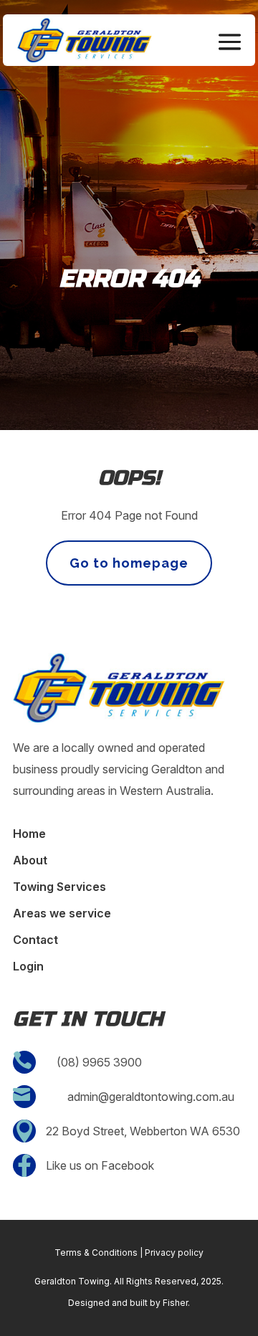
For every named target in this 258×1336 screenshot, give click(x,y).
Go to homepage (129, 563)
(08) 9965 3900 (99, 1062)
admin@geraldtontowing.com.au (150, 1096)
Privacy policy (174, 1252)
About (30, 861)
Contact (35, 941)
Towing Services (59, 888)
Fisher (175, 1302)
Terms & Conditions (96, 1252)
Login (28, 967)
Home (29, 835)
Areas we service (62, 914)
